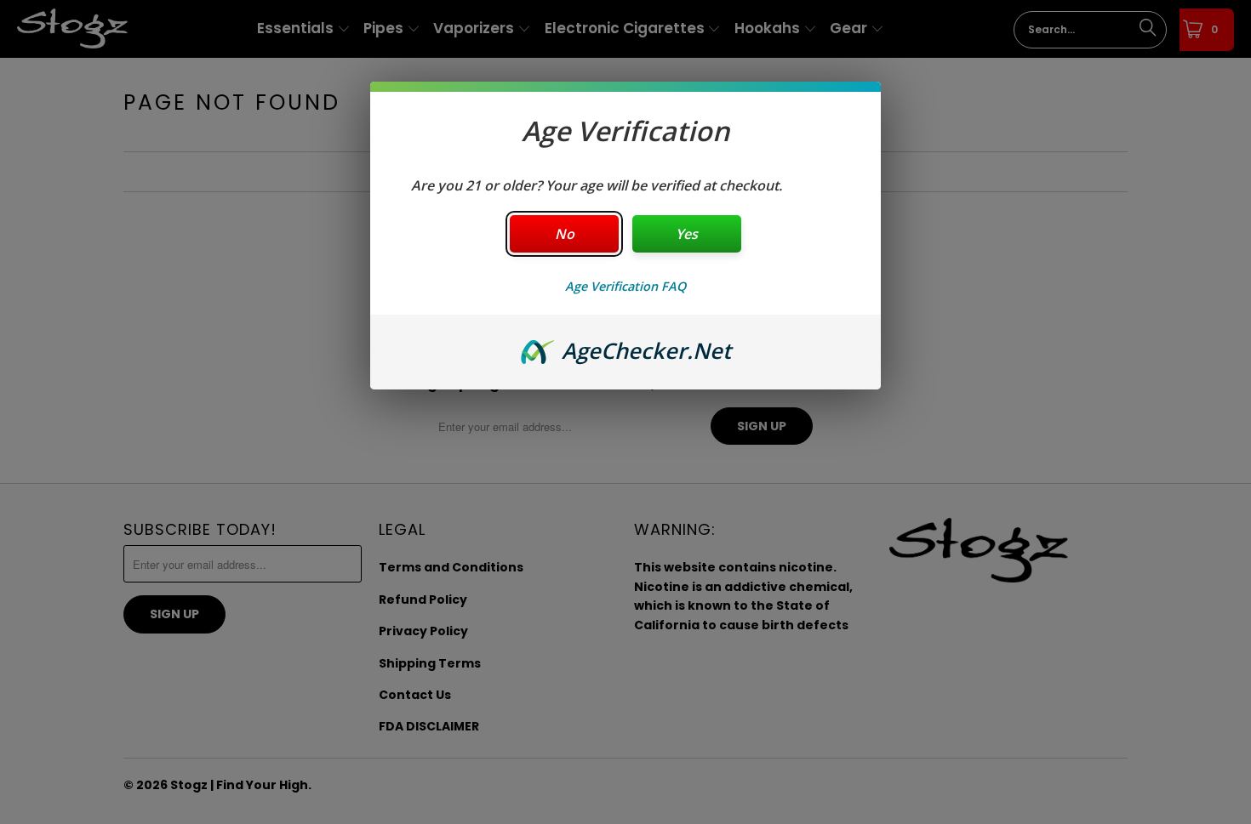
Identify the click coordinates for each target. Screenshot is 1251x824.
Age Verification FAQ (625, 286)
